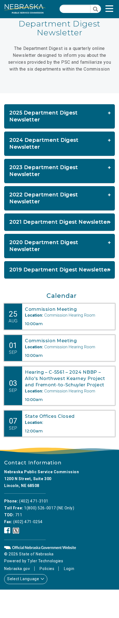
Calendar (61, 295)
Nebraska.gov (17, 568)
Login (69, 568)
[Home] (25, 9)
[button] (115, 10)
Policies (47, 568)
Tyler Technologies (45, 561)
